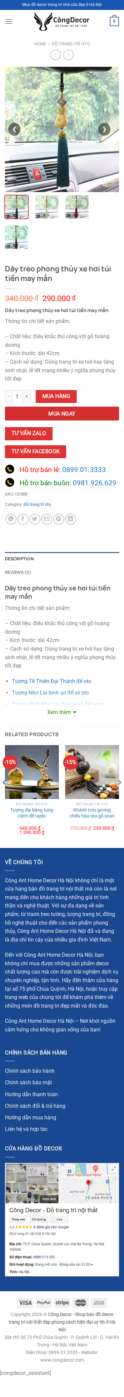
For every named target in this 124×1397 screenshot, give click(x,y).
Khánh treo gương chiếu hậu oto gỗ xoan (92, 812)
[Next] (119, 795)
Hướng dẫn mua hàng (30, 1117)
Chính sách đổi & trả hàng (35, 1106)
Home (40, 43)
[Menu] (9, 21)
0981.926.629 (94, 483)
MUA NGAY (62, 414)
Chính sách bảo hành (30, 1071)
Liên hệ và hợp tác (26, 1129)
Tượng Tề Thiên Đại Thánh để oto (51, 681)
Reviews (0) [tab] (18, 572)
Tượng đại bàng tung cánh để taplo (31, 812)
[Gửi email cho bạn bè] (46, 519)
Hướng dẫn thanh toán (31, 1094)
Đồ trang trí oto (71, 43)
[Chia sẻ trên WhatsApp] (11, 519)
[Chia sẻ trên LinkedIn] (70, 519)
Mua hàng (56, 396)
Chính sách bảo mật (28, 1082)
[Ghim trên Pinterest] (58, 519)
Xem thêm (59, 712)
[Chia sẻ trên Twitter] (34, 519)
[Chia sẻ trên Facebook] (23, 519)
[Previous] (4, 795)
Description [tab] (19, 559)
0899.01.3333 (84, 470)
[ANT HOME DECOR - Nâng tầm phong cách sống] (61, 21)
